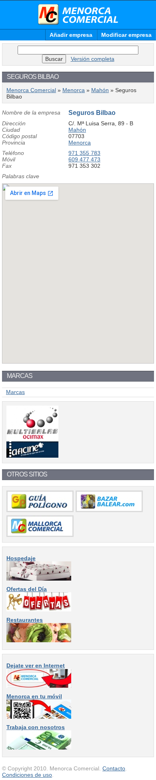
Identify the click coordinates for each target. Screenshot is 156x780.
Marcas (15, 392)
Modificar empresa (126, 35)
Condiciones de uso (27, 775)
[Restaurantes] (38, 640)
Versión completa (92, 59)
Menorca (73, 90)
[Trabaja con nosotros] (38, 747)
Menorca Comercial (78, 14)
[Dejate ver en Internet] (38, 686)
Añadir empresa (71, 35)
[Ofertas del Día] (38, 609)
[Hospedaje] (38, 578)
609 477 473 (84, 159)
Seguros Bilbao (92, 112)
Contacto (113, 768)
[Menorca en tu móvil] (38, 717)
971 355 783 (84, 153)
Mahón (100, 90)
